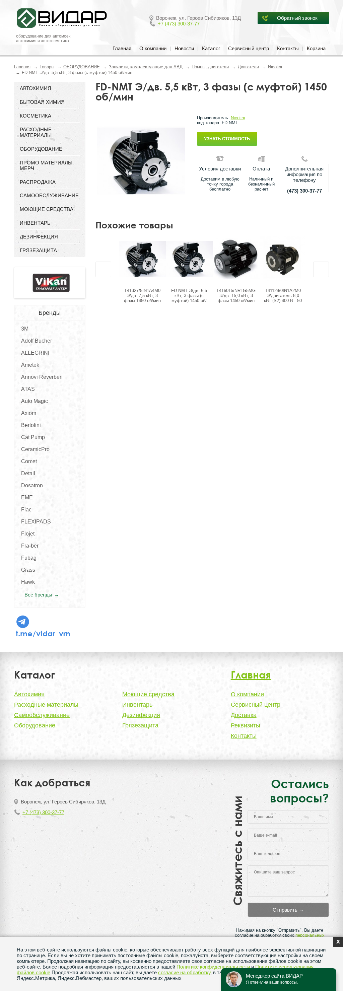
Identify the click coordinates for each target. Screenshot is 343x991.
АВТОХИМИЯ (35, 88)
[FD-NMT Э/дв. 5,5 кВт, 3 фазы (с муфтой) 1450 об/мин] (141, 161)
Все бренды (38, 594)
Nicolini (275, 66)
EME (27, 497)
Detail (28, 473)
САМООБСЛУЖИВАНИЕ (49, 195)
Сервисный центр (248, 48)
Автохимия (29, 694)
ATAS (28, 389)
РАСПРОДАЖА (38, 182)
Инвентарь (137, 704)
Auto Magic (34, 401)
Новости (184, 48)
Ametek (30, 365)
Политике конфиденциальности (213, 967)
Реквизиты (245, 725)
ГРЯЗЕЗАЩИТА (38, 250)
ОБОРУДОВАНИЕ (81, 66)
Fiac (26, 509)
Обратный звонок (297, 18)
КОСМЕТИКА (35, 116)
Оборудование (34, 725)
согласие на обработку (184, 972)
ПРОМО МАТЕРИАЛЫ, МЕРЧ (47, 165)
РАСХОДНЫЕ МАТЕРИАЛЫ (36, 132)
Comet (29, 461)
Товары (47, 66)
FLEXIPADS (36, 521)
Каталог (211, 48)
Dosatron (32, 485)
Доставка (244, 715)
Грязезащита (140, 725)
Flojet (28, 534)
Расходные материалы (46, 704)
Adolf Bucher (36, 341)
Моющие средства (148, 694)
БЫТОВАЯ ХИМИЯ (42, 102)
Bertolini (31, 425)
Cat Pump (33, 437)
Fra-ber (30, 546)
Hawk (28, 582)
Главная (122, 48)
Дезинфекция (141, 715)
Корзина (316, 48)
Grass (28, 570)
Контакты (288, 48)
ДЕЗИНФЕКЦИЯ (39, 236)
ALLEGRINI (35, 353)
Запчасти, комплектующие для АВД (146, 66)
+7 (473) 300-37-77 (179, 23)
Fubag (29, 558)
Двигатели (248, 66)
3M (24, 329)
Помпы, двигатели (210, 66)
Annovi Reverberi (42, 377)
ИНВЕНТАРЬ (35, 223)
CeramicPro (35, 449)
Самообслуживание (42, 715)
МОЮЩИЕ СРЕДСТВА (46, 209)
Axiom (28, 413)
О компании (152, 48)
